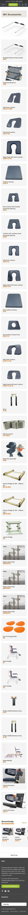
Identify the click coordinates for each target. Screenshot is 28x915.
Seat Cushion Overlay (10, 310)
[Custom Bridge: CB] (14, 527)
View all (24, 822)
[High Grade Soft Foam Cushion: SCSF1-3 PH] (14, 147)
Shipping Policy (5, 911)
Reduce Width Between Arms (12, 711)
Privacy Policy (23, 911)
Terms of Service (14, 911)
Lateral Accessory (8, 786)
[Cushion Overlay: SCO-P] (14, 172)
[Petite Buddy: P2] (14, 676)
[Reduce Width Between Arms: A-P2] (14, 726)
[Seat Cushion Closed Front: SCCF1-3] (14, 325)
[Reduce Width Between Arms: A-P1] (14, 701)
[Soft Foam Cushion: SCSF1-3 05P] (14, 98)
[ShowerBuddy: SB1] (14, 751)
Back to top (14, 855)
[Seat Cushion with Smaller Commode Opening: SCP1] (14, 197)
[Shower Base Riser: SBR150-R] (14, 552)
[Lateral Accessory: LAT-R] (14, 776)
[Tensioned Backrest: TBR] (14, 73)
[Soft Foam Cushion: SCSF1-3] (14, 251)
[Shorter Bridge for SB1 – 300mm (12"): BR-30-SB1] (14, 501)
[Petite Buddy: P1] (14, 652)
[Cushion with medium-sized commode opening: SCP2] (14, 224)
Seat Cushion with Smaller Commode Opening (11, 208)
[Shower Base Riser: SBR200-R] (14, 602)
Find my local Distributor (10, 886)
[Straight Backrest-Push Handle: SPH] (14, 48)
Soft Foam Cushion (9, 108)
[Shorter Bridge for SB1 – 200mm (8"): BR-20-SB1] (14, 474)
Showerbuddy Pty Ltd (10, 909)
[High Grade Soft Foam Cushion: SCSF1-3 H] (14, 275)
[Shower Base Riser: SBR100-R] (14, 577)
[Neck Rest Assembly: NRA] (14, 449)
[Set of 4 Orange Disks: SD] (14, 627)
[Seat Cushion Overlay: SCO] (14, 300)
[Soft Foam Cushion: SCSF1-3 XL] (14, 350)
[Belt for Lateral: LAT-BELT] (14, 424)
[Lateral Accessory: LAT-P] (14, 800)
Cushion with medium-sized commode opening (12, 235)
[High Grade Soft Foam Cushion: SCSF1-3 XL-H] (14, 375)
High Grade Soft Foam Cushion (13, 158)
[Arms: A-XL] (14, 399)
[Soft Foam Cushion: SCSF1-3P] (14, 123)
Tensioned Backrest (9, 83)
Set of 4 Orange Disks (10, 637)
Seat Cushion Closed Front (11, 335)
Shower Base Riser (9, 562)
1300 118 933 (18, 1)
